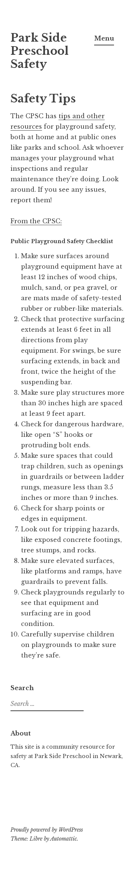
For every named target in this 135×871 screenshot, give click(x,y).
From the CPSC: (36, 221)
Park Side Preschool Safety (39, 51)
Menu (104, 38)
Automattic (63, 838)
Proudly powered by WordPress (46, 829)
